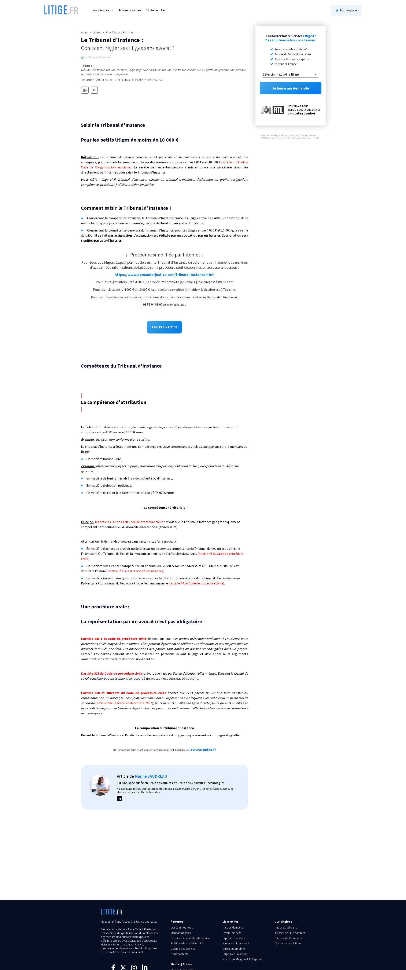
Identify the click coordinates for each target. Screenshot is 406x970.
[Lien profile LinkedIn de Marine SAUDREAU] (119, 799)
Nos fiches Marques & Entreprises (242, 959)
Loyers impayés (231, 933)
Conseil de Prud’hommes (290, 933)
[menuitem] (103, 10)
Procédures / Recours (120, 32)
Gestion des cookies (183, 949)
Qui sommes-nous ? (183, 927)
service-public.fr (203, 749)
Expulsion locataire (233, 938)
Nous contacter (180, 954)
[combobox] (290, 74)
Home (84, 32)
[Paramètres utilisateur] (85, 90)
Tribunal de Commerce (288, 938)
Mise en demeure (232, 927)
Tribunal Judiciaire (286, 927)
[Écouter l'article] (94, 90)
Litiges (97, 32)
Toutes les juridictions (288, 943)
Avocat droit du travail (235, 943)
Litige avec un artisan (234, 954)
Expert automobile (233, 949)
